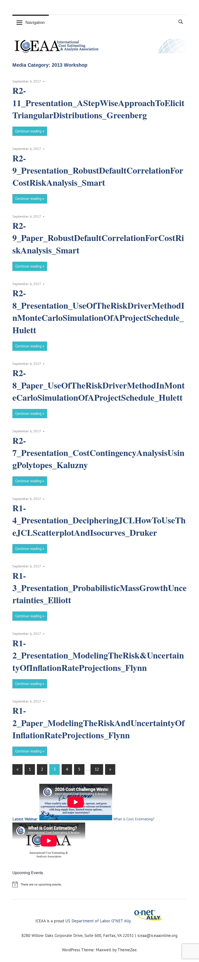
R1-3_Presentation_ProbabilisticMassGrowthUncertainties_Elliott (99, 587)
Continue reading (28, 131)
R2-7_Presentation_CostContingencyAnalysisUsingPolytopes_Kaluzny (98, 452)
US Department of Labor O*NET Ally (98, 921)
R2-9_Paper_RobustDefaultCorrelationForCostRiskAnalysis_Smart (98, 237)
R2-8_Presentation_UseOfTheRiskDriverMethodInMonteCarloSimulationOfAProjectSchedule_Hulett (98, 311)
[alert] (99, 884)
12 (97, 769)
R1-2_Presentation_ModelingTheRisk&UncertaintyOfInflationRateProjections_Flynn (98, 655)
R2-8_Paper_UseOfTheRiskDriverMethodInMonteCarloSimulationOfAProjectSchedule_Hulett (98, 385)
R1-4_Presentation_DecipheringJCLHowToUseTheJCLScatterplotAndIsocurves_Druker (99, 520)
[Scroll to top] (190, 953)
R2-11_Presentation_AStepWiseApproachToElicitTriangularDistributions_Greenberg (98, 102)
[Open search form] (181, 21)
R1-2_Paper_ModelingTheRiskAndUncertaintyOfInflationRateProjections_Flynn (98, 722)
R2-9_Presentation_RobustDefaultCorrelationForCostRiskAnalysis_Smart (97, 170)
